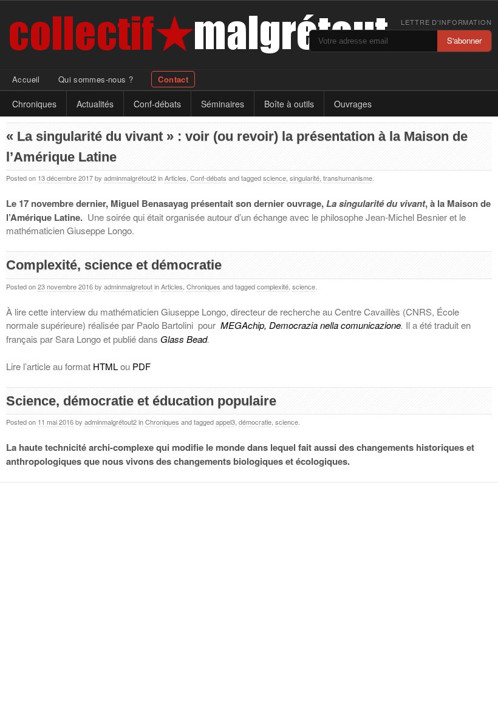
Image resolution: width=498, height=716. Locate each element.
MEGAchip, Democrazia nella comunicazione (310, 325)
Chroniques (34, 104)
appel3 (225, 422)
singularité (304, 178)
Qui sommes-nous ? (96, 79)
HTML (105, 366)
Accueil (26, 79)
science (274, 178)
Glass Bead (183, 339)
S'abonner (464, 40)
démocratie (255, 422)
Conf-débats (157, 104)
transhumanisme (347, 178)
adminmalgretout (128, 286)
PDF (141, 366)
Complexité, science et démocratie (114, 264)
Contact (173, 79)
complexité (272, 286)
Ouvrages (353, 104)
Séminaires (222, 104)
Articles (175, 178)
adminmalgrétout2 (130, 178)
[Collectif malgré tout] (103, 35)
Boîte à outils (289, 104)
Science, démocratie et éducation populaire (141, 400)
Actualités (95, 104)
